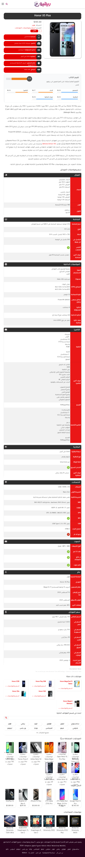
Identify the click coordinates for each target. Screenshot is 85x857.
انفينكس (49, 728)
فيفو (62, 728)
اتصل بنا (31, 853)
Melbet (24, 853)
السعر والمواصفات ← (65, 688)
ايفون (62, 724)
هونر (9, 724)
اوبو (36, 724)
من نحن (38, 853)
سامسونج (75, 724)
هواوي (49, 724)
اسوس (12, 849)
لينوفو (9, 728)
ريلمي (23, 724)
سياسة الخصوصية (48, 853)
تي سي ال (59, 853)
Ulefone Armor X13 (49, 144)
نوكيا (36, 728)
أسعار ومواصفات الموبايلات (25, 28)
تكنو (7, 849)
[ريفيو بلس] (42, 4)
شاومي (75, 728)
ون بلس (23, 728)
